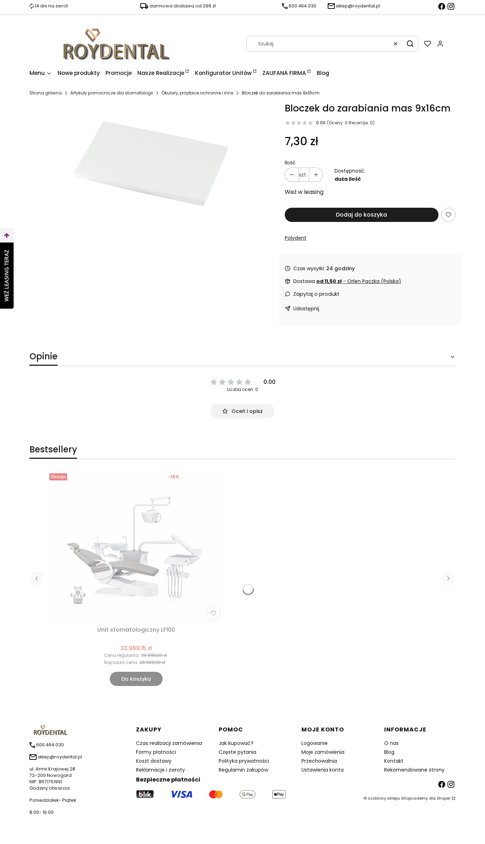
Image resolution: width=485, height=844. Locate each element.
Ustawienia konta (322, 769)
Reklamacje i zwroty (160, 769)
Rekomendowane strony (414, 769)
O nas (391, 743)
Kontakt (393, 760)
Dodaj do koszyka (361, 215)
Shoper (444, 798)
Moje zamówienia (322, 752)
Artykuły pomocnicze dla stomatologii (111, 93)
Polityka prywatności (244, 760)
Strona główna (45, 93)
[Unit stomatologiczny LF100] (136, 546)
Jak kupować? (236, 743)
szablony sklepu (384, 798)
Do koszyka (136, 678)
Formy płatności (156, 752)
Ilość (290, 162)
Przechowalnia (319, 760)
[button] (410, 44)
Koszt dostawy (153, 760)
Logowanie (314, 743)
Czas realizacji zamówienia (169, 743)
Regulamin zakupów (243, 769)
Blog (389, 752)
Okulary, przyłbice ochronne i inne (197, 93)
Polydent (295, 237)
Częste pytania (237, 752)
